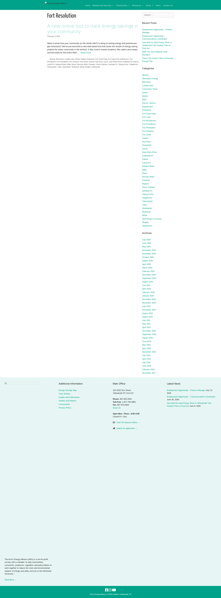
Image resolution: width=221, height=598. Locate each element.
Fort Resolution (62, 62)
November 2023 (149, 303)
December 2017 (149, 373)
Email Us (117, 408)
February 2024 (148, 292)
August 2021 (147, 317)
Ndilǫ (69, 64)
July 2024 (146, 285)
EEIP (144, 100)
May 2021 (146, 324)
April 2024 (146, 289)
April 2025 (146, 264)
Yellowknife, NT (125, 594)
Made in (116, 594)
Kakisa (135, 62)
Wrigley (88, 67)
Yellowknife (96, 67)
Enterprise (90, 59)
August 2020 (147, 338)
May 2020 (146, 345)
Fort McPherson (122, 59)
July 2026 (146, 240)
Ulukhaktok (66, 67)
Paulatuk (92, 64)
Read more (86, 53)
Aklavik (52, 59)
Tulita (59, 67)
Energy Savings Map (68, 390)
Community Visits (149, 89)
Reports (145, 184)
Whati (82, 67)
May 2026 (146, 247)
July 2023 (146, 306)
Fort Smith (84, 62)
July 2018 (146, 362)
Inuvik (106, 62)
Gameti (91, 62)
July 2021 (146, 320)
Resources (136, 5)
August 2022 (147, 313)
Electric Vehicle (149, 103)
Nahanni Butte (60, 64)
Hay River (99, 62)
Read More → (11, 580)
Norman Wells (82, 64)
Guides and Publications (69, 397)
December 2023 (149, 299)
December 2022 (149, 310)
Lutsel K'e (51, 64)
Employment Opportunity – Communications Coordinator (191, 397)
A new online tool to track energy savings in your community (92, 28)
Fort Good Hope (101, 59)
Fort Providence (149, 124)
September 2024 (149, 278)
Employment (147, 107)
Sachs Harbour (101, 64)
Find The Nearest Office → (128, 422)
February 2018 (148, 369)
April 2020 (146, 348)
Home (87, 5)
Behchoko (60, 59)
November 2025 (149, 254)
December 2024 (149, 275)
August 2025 (147, 261)
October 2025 (148, 257)
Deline (77, 59)
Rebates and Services (101, 5)
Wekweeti (75, 67)
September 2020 (149, 334)
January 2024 (148, 296)
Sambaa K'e (113, 64)
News (158, 5)
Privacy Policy (65, 408)
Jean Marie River (115, 62)
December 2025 (149, 250)
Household (146, 145)
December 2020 (149, 331)
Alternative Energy (150, 78)
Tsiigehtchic (133, 64)
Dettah (83, 59)
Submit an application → (126, 428)
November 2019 (149, 352)
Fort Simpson (74, 62)
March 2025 (147, 268)
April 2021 (146, 327)
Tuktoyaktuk (51, 67)
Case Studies (64, 394)
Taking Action (123, 64)
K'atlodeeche (127, 62)
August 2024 (147, 282)
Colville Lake (69, 59)
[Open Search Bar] (175, 5)
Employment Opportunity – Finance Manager (186, 390)
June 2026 (146, 243)
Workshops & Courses (152, 219)
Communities (121, 5)
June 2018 (146, 366)
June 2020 (146, 341)
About (148, 5)
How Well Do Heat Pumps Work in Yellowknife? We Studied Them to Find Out (157, 45)
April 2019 (146, 359)
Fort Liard (111, 59)
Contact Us (168, 5)
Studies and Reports (67, 401)
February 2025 (148, 271)
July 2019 (146, 355)
